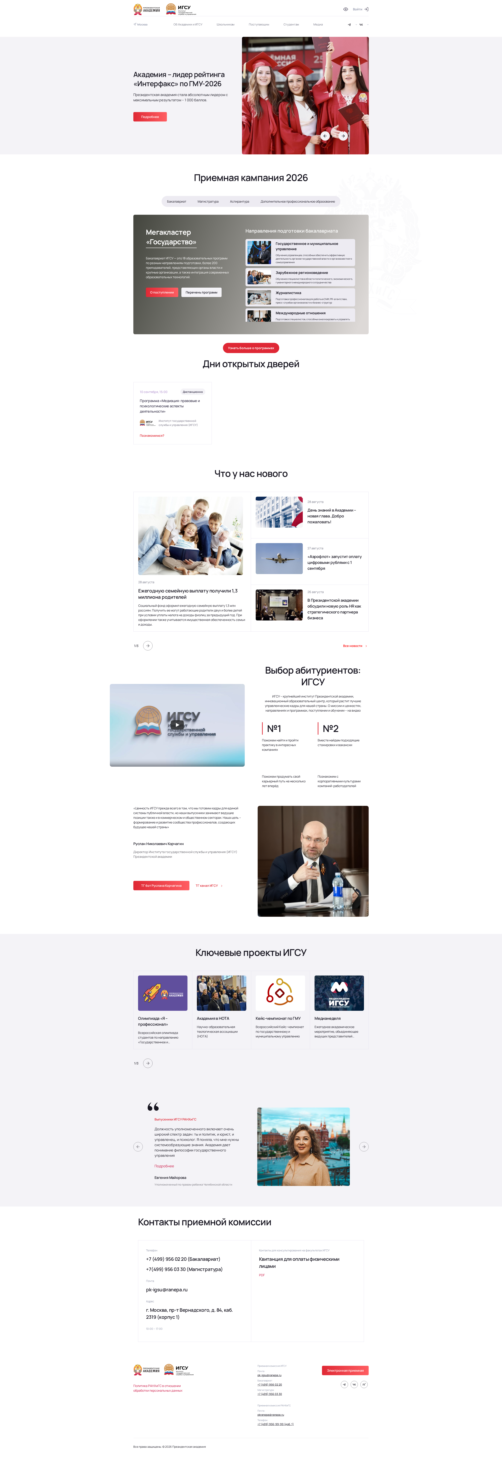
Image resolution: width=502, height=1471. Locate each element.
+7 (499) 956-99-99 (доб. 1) (275, 1424)
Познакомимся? (152, 435)
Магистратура (208, 201)
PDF (262, 1275)
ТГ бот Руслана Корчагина (161, 885)
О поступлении (162, 292)
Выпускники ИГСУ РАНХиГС (175, 1119)
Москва (142, 24)
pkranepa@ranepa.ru (270, 1415)
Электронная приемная (345, 1370)
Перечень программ (201, 292)
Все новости (352, 646)
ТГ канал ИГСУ (207, 885)
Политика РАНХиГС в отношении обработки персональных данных (157, 1388)
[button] (325, 136)
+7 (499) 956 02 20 (269, 1384)
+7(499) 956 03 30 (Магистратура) (184, 1269)
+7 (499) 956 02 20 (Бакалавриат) (183, 1259)
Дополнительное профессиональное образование (298, 201)
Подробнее (164, 1166)
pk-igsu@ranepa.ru (167, 1289)
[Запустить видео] (177, 725)
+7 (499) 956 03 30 (269, 1394)
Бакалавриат (176, 201)
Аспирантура (239, 201)
